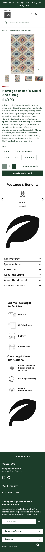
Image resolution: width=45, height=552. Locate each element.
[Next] (42, 199)
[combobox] (22, 22)
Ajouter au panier (30, 166)
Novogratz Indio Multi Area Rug (20, 30)
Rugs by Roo (12, 546)
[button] (36, 14)
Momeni (5, 86)
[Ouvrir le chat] (37, 544)
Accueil (5, 30)
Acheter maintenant (22, 173)
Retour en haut (21, 456)
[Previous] (2, 199)
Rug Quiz (24, 5)
